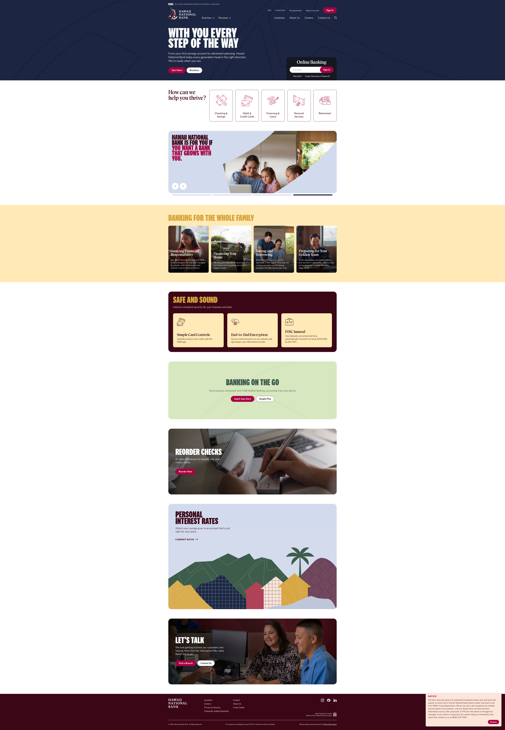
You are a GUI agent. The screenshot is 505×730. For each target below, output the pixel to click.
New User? (297, 76)
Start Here (177, 70)
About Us (294, 17)
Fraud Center (280, 10)
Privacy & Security (212, 707)
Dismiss (493, 722)
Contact (236, 700)
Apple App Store (242, 398)
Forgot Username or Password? (317, 76)
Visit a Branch (186, 663)
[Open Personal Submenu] (224, 17)
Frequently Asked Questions (216, 711)
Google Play (265, 398)
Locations (279, 17)
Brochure (194, 70)
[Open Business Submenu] (207, 17)
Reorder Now (185, 471)
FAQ (269, 10)
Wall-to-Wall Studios (330, 724)
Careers (309, 17)
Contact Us (324, 17)
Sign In (329, 10)
